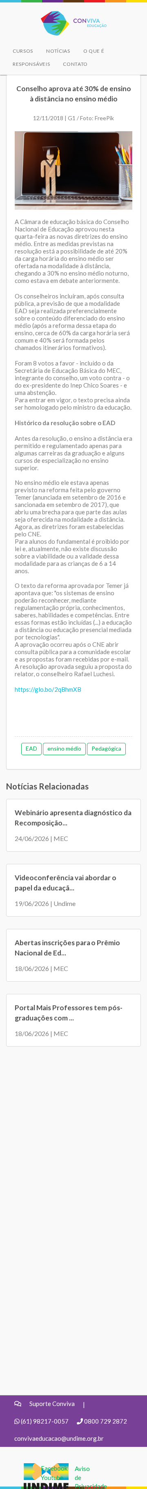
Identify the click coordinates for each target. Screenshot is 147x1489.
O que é (94, 51)
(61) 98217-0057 (45, 1421)
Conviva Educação (70, 15)
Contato (75, 64)
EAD (31, 748)
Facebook (54, 1468)
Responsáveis (31, 64)
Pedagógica (106, 748)
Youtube (52, 1477)
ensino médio (64, 748)
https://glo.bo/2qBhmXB (48, 689)
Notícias (58, 51)
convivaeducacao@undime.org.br (59, 1438)
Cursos (23, 51)
